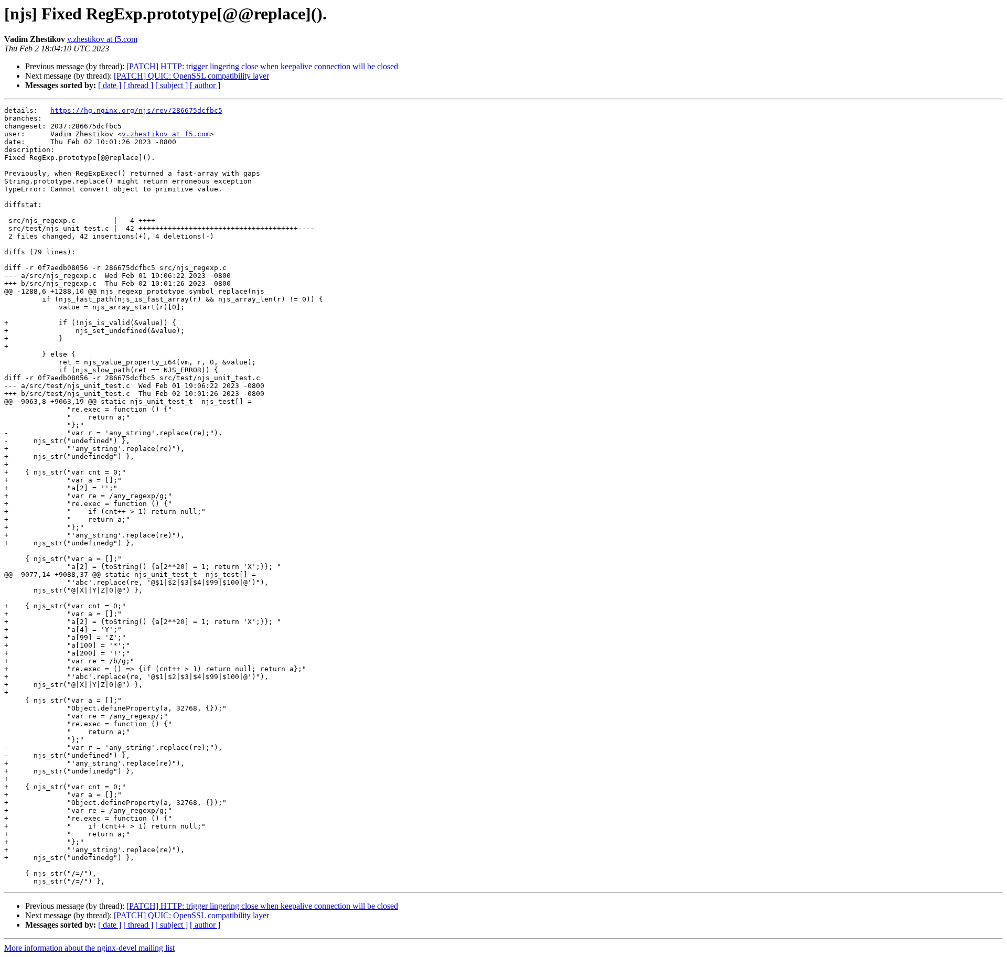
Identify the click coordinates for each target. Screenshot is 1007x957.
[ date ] (109, 85)
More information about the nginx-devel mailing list (89, 947)
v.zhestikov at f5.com (102, 39)
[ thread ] (138, 85)
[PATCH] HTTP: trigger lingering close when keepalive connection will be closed (262, 66)
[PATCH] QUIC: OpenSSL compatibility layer (191, 75)
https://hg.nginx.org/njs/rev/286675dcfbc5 (136, 110)
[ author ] (205, 85)
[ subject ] (171, 85)
